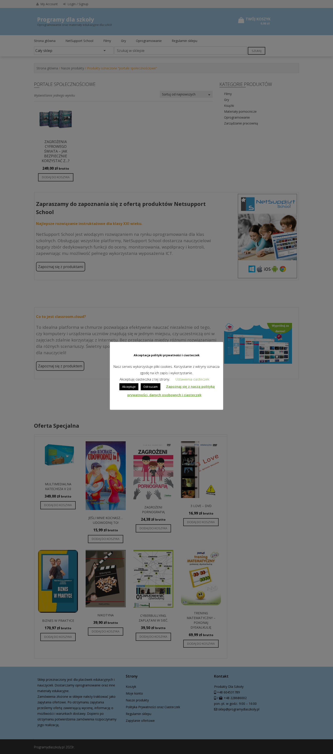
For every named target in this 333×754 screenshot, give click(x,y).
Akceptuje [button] (129, 387)
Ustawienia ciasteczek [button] (192, 379)
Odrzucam (150, 387)
